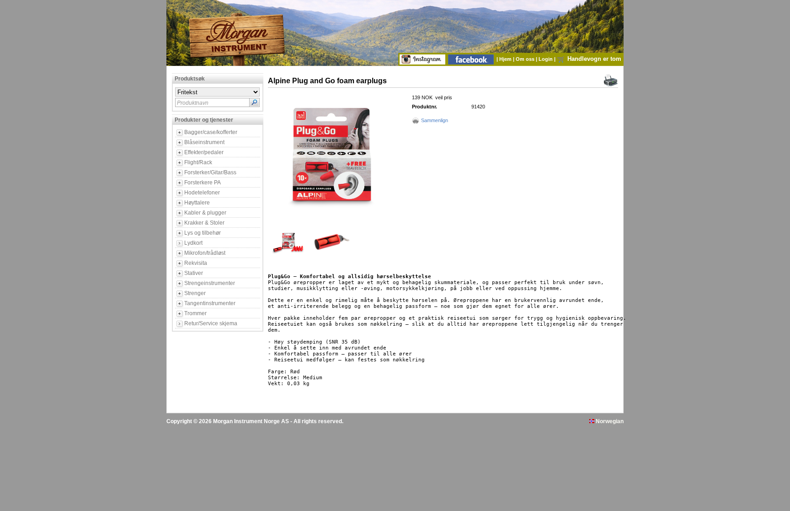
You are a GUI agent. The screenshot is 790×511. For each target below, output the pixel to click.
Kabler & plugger (205, 213)
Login (546, 59)
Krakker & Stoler (204, 223)
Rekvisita (195, 263)
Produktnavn (192, 103)
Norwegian (609, 421)
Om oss (526, 59)
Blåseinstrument (204, 142)
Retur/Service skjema (210, 323)
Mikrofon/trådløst (204, 253)
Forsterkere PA (202, 182)
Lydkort (193, 243)
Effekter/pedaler (204, 152)
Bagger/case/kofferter (210, 132)
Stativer (193, 273)
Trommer (195, 313)
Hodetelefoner (202, 192)
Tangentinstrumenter (209, 303)
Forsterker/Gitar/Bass (210, 172)
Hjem (506, 59)
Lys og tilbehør (202, 233)
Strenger (195, 293)
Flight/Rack (198, 162)
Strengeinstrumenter (209, 283)
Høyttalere (197, 202)
